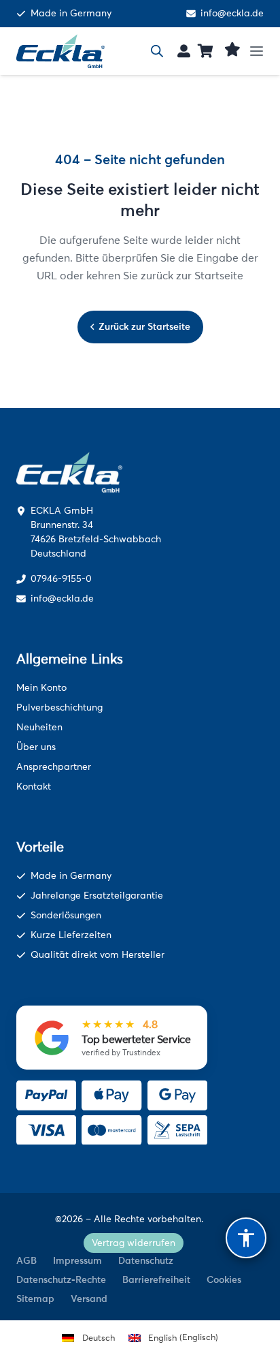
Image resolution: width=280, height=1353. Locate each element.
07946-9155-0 (61, 579)
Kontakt (33, 786)
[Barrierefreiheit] (246, 1237)
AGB (26, 1260)
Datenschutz (145, 1260)
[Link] (183, 51)
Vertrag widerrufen (133, 1243)
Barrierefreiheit (156, 1279)
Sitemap (35, 1298)
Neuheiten (39, 727)
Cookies (224, 1279)
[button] (261, 51)
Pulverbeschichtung (59, 707)
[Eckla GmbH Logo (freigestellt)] (60, 51)
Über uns (36, 747)
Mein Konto (41, 688)
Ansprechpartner (53, 767)
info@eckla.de (232, 13)
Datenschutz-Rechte (61, 1279)
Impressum (77, 1260)
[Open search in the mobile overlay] (157, 51)
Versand (89, 1298)
